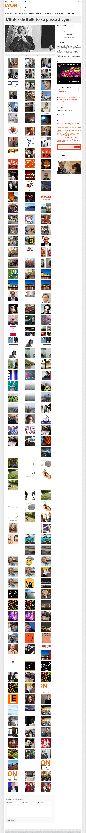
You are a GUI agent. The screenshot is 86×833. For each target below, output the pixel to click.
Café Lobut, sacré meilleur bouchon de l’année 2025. (69, 97)
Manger (38, 13)
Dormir (24, 13)
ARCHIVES (59, 117)
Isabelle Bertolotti (75, 136)
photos (75, 139)
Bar (62, 127)
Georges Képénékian (70, 134)
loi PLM (67, 137)
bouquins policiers (71, 129)
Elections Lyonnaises (66, 132)
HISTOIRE (12, 1)
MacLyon (79, 137)
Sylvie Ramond (76, 140)
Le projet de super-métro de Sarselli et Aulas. (68, 99)
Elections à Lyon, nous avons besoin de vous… (68, 101)
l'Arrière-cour (60, 137)
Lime (64, 137)
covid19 (68, 130)
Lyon (75, 137)
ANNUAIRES (24, 1)
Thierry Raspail (61, 141)
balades (60, 127)
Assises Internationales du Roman (70, 126)
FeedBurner (71, 37)
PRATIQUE (18, 1)
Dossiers (32, 13)
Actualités (8, 13)
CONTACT (31, 1)
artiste (63, 126)
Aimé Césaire (66, 124)
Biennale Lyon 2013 (65, 129)
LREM (70, 137)
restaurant (66, 140)
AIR (68, 124)
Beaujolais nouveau (71, 127)
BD (63, 127)
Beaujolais (66, 127)
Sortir (61, 13)
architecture (79, 124)
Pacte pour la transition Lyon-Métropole (65, 139)
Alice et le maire (73, 124)
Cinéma (59, 158)
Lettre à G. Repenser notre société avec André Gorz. (68, 173)
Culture (17, 13)
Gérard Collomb (66, 136)
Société (55, 13)
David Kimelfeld (74, 130)
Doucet (79, 130)
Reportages (47, 13)
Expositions (71, 158)
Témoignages (70, 13)
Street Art (71, 140)
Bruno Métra (65, 130)
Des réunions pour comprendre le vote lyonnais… (69, 103)
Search (78, 1)
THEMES (59, 110)
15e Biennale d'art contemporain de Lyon (68, 123)
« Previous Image (24, 55)
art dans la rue (59, 126)
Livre (77, 158)
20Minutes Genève (60, 124)
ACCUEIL (6, 1)
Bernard (76, 127)
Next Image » (36, 55)
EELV (58, 132)
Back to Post (30, 55)
